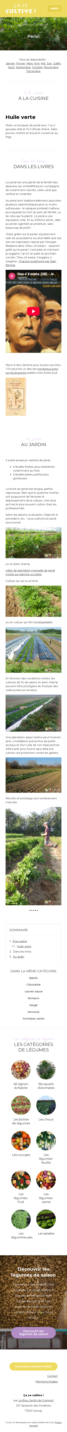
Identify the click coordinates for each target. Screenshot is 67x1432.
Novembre (51, 67)
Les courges (21, 1155)
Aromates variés (33, 1018)
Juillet (57, 63)
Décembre (33, 71)
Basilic (33, 978)
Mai (43, 63)
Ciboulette (33, 984)
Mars (29, 63)
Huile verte (24, 946)
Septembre (23, 67)
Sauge (33, 1005)
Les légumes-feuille (46, 1158)
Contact (52, 1376)
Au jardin (18, 956)
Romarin (33, 998)
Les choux (46, 1119)
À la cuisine (20, 941)
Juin (49, 63)
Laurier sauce (34, 991)
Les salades (46, 1233)
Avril (36, 63)
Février (20, 63)
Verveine (33, 1012)
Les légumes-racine (46, 1198)
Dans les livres (22, 951)
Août (11, 67)
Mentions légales (47, 1381)
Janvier (10, 63)
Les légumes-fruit (21, 1198)
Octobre (37, 67)
